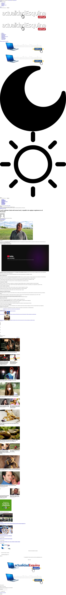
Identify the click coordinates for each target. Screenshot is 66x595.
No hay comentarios (2, 219)
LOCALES (4, 208)
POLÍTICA (3, 3)
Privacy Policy (10, 0)
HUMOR (3, 5)
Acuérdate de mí (3, 591)
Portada (1, 207)
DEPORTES (1, 208)
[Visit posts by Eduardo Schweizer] (2, 217)
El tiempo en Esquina (2, 335)
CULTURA (3, 4)
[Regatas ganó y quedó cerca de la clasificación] (6, 533)
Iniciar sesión (8, 205)
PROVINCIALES (5, 534)
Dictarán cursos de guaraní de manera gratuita (6, 538)
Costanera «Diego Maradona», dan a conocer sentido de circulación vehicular (10, 541)
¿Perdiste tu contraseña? (3, 592)
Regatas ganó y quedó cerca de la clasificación (6, 535)
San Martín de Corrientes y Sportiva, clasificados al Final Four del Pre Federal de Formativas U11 (12, 523)
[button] (4, 41)
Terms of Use (14, 0)
